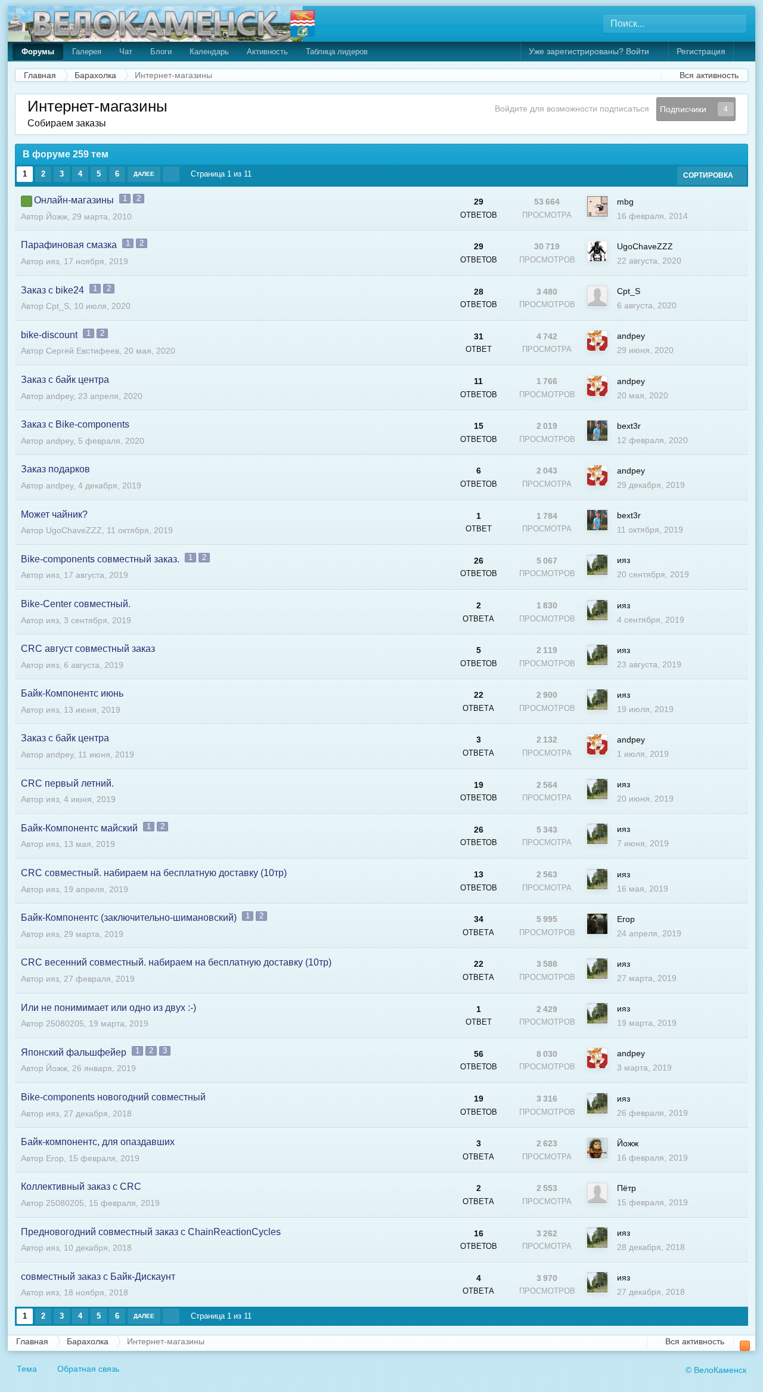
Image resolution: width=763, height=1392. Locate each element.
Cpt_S (57, 306)
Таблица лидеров (337, 51)
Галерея (86, 51)
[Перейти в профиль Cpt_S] (597, 296)
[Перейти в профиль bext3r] (597, 430)
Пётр (626, 1188)
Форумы (37, 51)
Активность (267, 51)
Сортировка (709, 175)
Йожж (56, 216)
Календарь (209, 51)
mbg (625, 201)
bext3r (629, 426)
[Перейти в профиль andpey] (597, 340)
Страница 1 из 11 (223, 173)
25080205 (65, 1023)
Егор (626, 919)
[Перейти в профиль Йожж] (597, 1148)
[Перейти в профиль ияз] (597, 565)
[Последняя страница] (171, 174)
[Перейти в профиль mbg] (597, 206)
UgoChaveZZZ (645, 246)
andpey (631, 336)
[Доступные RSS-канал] (745, 1346)
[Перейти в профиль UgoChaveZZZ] (597, 251)
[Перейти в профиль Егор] (597, 924)
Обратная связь (88, 1369)
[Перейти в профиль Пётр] (597, 1193)
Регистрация (701, 51)
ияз (52, 261)
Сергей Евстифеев (82, 350)
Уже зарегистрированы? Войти (591, 51)
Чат (125, 51)
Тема (28, 1369)
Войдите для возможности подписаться (572, 108)
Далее (144, 174)
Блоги (161, 51)
